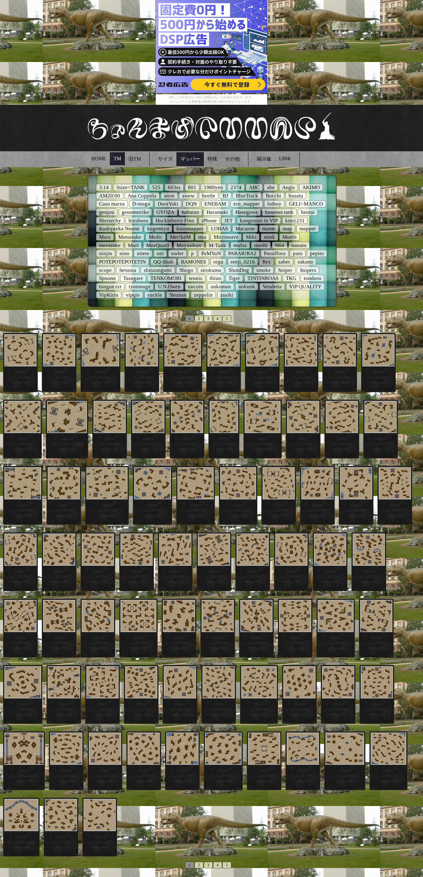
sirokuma (211, 270)
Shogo (186, 270)
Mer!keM (180, 237)
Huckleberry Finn (174, 221)
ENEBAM (215, 204)
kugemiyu (158, 229)
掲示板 (264, 159)
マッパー (190, 159)
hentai (308, 212)
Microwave (226, 237)
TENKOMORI (165, 278)
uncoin (195, 287)
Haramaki (217, 212)
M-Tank (217, 245)
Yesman (177, 295)
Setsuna (127, 270)
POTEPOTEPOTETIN (122, 262)
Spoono (107, 278)
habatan (190, 212)
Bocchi (273, 196)
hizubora (138, 221)
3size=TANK (130, 187)
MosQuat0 (157, 245)
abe (271, 187)
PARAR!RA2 (242, 253)
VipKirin (108, 295)
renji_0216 (243, 262)
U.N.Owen (169, 287)
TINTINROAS (262, 278)
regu (218, 262)
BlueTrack (247, 196)
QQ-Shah (163, 262)
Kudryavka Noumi (119, 229)
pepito (317, 253)
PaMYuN (211, 253)
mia (202, 237)
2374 (236, 187)
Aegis (288, 187)
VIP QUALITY (305, 287)
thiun (215, 278)
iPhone (209, 221)
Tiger (234, 278)
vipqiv (133, 295)
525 (156, 187)
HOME (98, 158)
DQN (191, 204)
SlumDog (239, 270)
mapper (307, 229)
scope (105, 270)
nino (124, 253)
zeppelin (203, 295)
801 (192, 187)
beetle (208, 196)
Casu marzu (112, 204)
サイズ (165, 159)
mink (269, 237)
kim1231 (295, 221)
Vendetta (272, 287)
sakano (305, 262)
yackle (154, 295)
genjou (106, 212)
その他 (232, 159)
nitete (143, 253)
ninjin (105, 253)
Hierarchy (110, 221)
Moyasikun (189, 245)
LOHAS (219, 229)
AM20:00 (109, 196)
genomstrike (135, 212)
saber (284, 262)
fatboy (274, 204)
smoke (263, 270)
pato (298, 253)
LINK (285, 158)
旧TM (135, 159)
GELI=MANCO (306, 204)
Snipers (308, 270)
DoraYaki (168, 204)
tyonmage (139, 287)
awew (188, 196)
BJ (225, 196)
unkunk (246, 287)
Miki (251, 237)
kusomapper (190, 229)
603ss (174, 187)
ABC (254, 187)
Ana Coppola (142, 196)
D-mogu (141, 204)
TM (117, 158)
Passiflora (275, 253)
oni (160, 253)
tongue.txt (110, 287)
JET (228, 221)
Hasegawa (246, 212)
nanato (299, 245)
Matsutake (129, 237)
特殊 (212, 159)
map (287, 229)
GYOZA (165, 212)
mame (268, 229)
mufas (240, 245)
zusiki (226, 295)
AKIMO (311, 187)
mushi (261, 245)
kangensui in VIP (259, 221)
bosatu (296, 196)
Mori (133, 245)
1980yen (213, 187)
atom (169, 196)
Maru (105, 237)
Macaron (245, 229)
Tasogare (133, 278)
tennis (195, 278)
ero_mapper (246, 204)
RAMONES (193, 262)
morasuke (109, 245)
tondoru (312, 278)
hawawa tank (279, 212)
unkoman (221, 287)
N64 (279, 245)
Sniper (285, 270)
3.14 (104, 187)
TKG (291, 278)
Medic (156, 237)
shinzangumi (158, 270)
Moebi (289, 237)
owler (177, 253)
